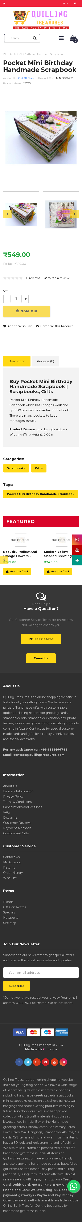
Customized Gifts (16, 833)
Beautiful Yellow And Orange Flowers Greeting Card (20, 554)
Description (16, 361)
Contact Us (11, 857)
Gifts (39, 468)
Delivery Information (18, 791)
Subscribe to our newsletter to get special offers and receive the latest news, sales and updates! (38, 957)
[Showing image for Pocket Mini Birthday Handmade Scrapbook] (61, 214)
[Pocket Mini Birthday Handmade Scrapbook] (21, 214)
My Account (12, 862)
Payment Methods (17, 828)
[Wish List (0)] (75, 3)
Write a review (58, 278)
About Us (10, 786)
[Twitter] (28, 1062)
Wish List (10, 878)
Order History (13, 873)
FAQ (6, 812)
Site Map (9, 923)
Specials (9, 912)
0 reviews (33, 278)
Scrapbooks (16, 468)
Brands (8, 902)
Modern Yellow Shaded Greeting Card (58, 554)
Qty (5, 290)
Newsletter (11, 918)
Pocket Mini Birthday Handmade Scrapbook (36, 54)
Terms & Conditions (17, 802)
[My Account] (66, 3)
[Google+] (37, 1062)
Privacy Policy (13, 796)
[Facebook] (19, 1062)
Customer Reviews (17, 823)
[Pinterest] (45, 1062)
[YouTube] (54, 1062)
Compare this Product (56, 326)
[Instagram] (63, 1062)
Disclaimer (11, 817)
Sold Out (28, 311)
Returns (9, 867)
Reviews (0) (45, 361)
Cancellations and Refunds (22, 807)
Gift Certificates (14, 907)
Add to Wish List (19, 326)
